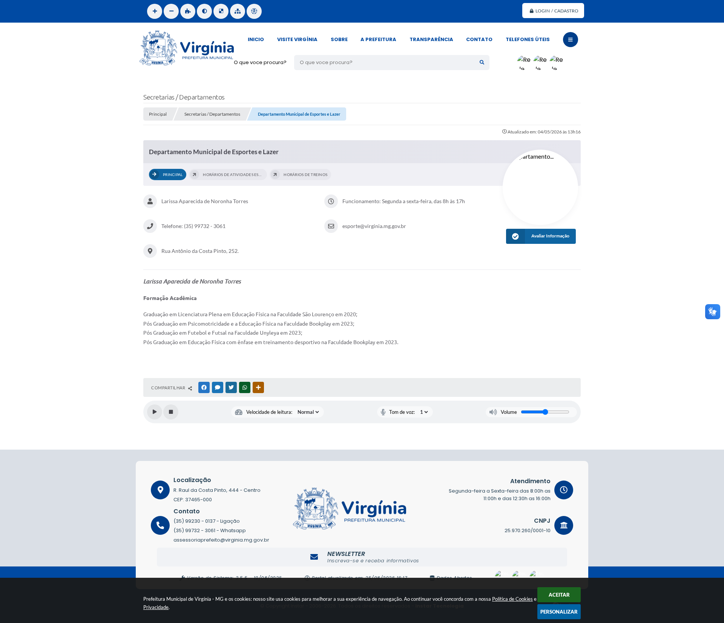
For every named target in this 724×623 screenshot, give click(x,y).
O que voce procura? (260, 62)
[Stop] (170, 411)
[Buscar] (481, 62)
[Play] (154, 411)
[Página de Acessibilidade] (254, 11)
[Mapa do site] (237, 11)
